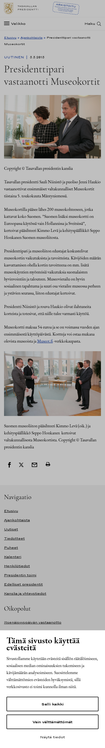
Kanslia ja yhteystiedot (25, 593)
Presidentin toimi (20, 575)
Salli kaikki (52, 704)
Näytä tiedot (52, 737)
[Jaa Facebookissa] (9, 464)
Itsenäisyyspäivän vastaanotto (32, 622)
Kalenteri (12, 556)
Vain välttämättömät (52, 721)
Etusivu (10, 37)
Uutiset (11, 529)
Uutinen (14, 57)
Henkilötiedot (17, 566)
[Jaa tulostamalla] (48, 464)
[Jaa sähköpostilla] (34, 464)
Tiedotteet (14, 538)
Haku (90, 24)
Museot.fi (45, 341)
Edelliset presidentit (23, 584)
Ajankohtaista (31, 37)
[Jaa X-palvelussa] (21, 464)
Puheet (11, 547)
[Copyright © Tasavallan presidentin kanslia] (52, 126)
